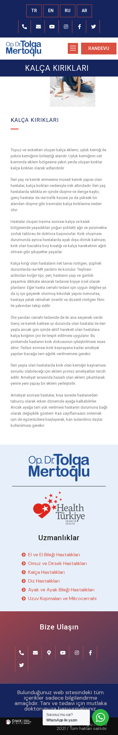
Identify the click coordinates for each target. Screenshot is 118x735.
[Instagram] (66, 26)
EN (51, 10)
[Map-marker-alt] (49, 652)
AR (84, 10)
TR (34, 10)
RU (67, 10)
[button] (98, 48)
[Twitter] (93, 26)
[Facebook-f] (80, 26)
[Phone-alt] (24, 26)
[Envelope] (38, 26)
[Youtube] (52, 26)
